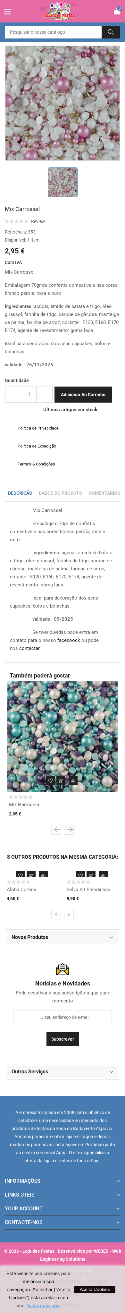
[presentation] (56, 830)
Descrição (20, 493)
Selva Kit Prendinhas (88, 889)
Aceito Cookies (95, 1289)
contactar (29, 648)
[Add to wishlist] (50, 780)
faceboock (68, 640)
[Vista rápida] (73, 780)
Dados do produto (60, 493)
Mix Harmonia (24, 804)
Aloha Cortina (21, 889)
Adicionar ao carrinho (83, 394)
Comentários (104, 493)
